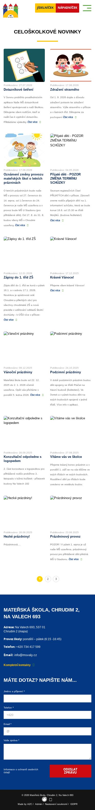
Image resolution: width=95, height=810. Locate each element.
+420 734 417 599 (28, 646)
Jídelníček (45, 8)
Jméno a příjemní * (14, 691)
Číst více (33, 122)
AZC (29, 804)
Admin (38, 804)
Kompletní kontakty (17, 665)
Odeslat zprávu (70, 771)
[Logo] (10, 10)
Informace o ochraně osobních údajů (21, 771)
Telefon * (9, 707)
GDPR (73, 804)
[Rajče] (44, 799)
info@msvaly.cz (25, 655)
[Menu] (87, 8)
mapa (23, 631)
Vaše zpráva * (11, 740)
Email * (7, 724)
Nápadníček (67, 8)
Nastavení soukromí (56, 804)
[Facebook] (51, 799)
